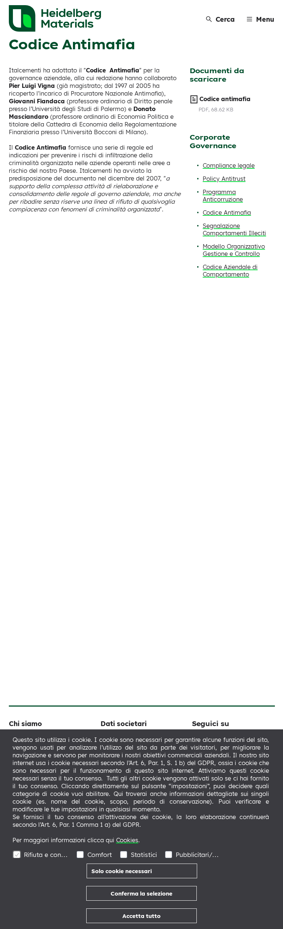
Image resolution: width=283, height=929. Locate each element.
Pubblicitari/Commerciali (198, 854)
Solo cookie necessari (121, 871)
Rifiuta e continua (46, 854)
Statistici (144, 854)
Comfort (99, 854)
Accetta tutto (141, 915)
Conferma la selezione (141, 893)
